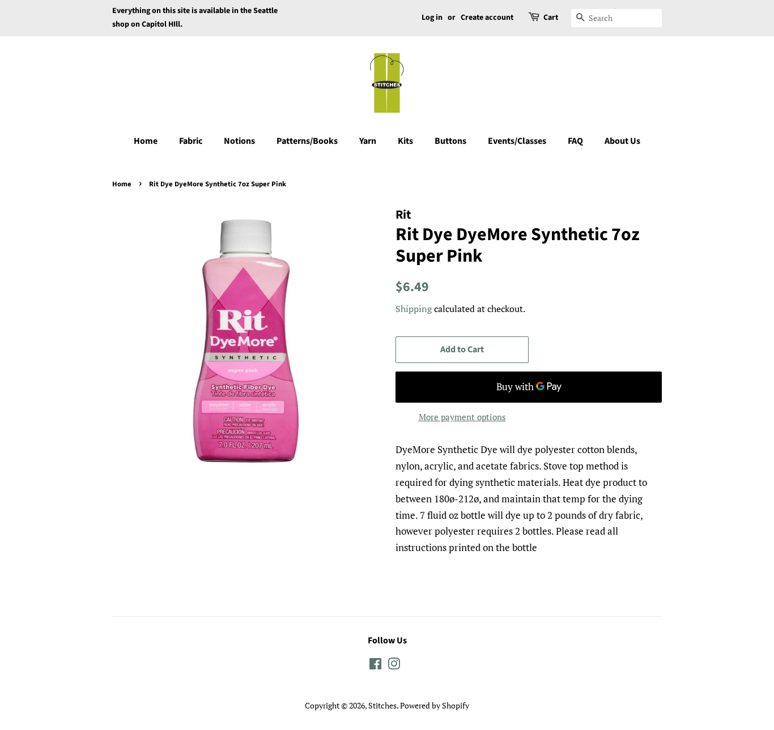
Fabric (190, 141)
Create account (487, 17)
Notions (239, 141)
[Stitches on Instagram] (394, 665)
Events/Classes (517, 141)
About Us (622, 141)
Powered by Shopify (434, 705)
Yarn (367, 141)
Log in (432, 17)
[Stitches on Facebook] (375, 665)
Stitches (382, 705)
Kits (405, 141)
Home (146, 141)
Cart (550, 17)
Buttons (450, 141)
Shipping (413, 308)
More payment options (462, 416)
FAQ (575, 141)
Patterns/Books (307, 141)
